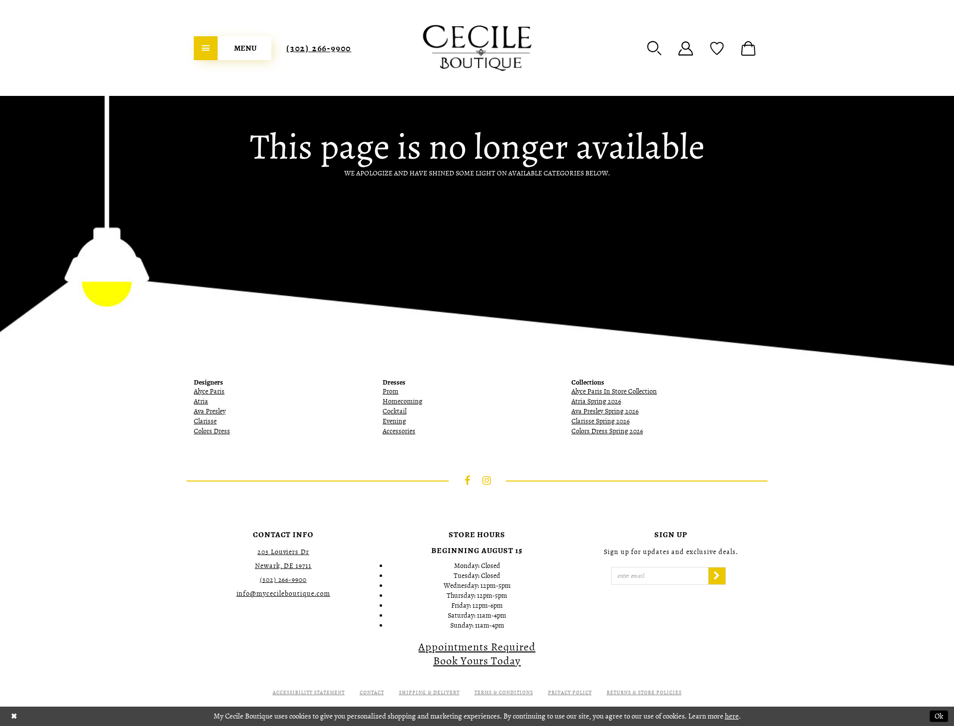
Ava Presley (210, 411)
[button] (654, 48)
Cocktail (394, 411)
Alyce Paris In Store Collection (614, 391)
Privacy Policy (570, 692)
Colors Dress (212, 431)
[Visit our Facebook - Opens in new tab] (468, 480)
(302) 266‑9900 (318, 48)
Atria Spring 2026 (596, 401)
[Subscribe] (717, 576)
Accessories (399, 431)
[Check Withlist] (717, 48)
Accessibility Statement (309, 692)
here (732, 716)
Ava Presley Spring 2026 (604, 411)
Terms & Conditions (504, 692)
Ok (939, 716)
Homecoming (402, 401)
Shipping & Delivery (429, 692)
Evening (394, 421)
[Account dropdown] (686, 48)
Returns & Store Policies (644, 692)
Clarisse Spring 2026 (600, 421)
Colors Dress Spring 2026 (607, 431)
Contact (372, 692)
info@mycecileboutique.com (283, 593)
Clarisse (205, 421)
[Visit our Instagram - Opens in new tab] (487, 480)
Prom (390, 391)
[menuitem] (232, 48)
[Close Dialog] (14, 716)
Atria (201, 401)
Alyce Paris (209, 391)
